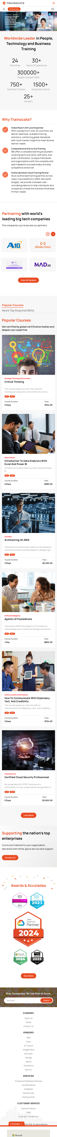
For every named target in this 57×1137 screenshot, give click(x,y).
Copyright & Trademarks (28, 1116)
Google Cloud (28, 1049)
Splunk (28, 1061)
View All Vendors (28, 280)
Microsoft (28, 1053)
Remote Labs (28, 1093)
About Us (28, 1018)
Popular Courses (12, 305)
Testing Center (28, 1097)
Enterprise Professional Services (28, 1081)
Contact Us (10, 857)
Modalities (28, 1089)
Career (28, 1022)
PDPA (28, 1112)
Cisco (28, 1041)
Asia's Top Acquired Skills (18, 310)
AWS (28, 1037)
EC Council (28, 1045)
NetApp (28, 1057)
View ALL (28, 1069)
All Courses (14, 9)
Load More (29, 815)
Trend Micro (29, 1065)
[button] (53, 234)
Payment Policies (28, 1108)
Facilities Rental (28, 1085)
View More (28, 975)
